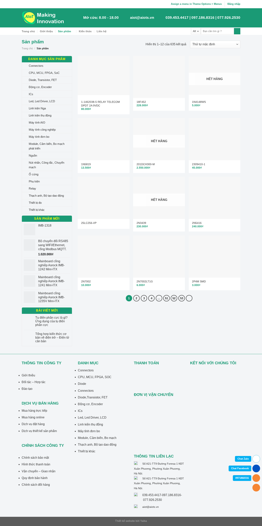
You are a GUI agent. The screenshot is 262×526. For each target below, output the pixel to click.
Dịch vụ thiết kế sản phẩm (39, 431)
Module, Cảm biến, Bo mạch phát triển (46, 146)
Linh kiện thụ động (40, 115)
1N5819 (86, 164)
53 (181, 298)
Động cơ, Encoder (40, 87)
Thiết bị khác (37, 209)
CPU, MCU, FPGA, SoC (44, 72)
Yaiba (143, 520)
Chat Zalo (243, 458)
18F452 (141, 101)
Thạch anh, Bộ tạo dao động (46, 195)
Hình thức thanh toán (36, 464)
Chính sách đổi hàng (36, 484)
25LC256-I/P (88, 222)
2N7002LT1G (145, 281)
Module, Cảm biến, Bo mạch (97, 437)
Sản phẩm (64, 31)
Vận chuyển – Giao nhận (38, 471)
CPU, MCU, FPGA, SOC (94, 377)
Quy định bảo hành (35, 478)
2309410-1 (198, 164)
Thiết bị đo (35, 202)
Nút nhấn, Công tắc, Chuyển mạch (46, 165)
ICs (31, 94)
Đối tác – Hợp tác (33, 382)
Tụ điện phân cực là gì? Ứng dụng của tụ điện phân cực (51, 321)
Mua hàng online (33, 417)
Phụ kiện (34, 181)
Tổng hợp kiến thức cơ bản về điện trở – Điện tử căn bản (52, 337)
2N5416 (197, 222)
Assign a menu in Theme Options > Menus (196, 3)
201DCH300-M (146, 164)
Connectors (36, 65)
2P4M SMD (199, 281)
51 (166, 298)
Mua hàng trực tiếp (34, 410)
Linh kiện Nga (37, 108)
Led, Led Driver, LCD (42, 101)
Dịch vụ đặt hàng (33, 424)
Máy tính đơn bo (39, 136)
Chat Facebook (240, 468)
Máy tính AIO (37, 122)
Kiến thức (85, 31)
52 (173, 298)
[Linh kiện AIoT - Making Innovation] (44, 18)
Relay (32, 188)
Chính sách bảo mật (35, 457)
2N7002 (86, 281)
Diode (82, 383)
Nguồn (33, 155)
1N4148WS (199, 101)
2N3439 (141, 222)
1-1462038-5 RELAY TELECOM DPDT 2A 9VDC (100, 103)
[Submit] (237, 31)
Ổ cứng (33, 174)
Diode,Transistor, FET (93, 397)
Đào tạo (27, 388)
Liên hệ (101, 31)
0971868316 (242, 478)
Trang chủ (28, 31)
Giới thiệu (46, 31)
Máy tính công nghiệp (42, 129)
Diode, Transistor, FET (43, 80)
